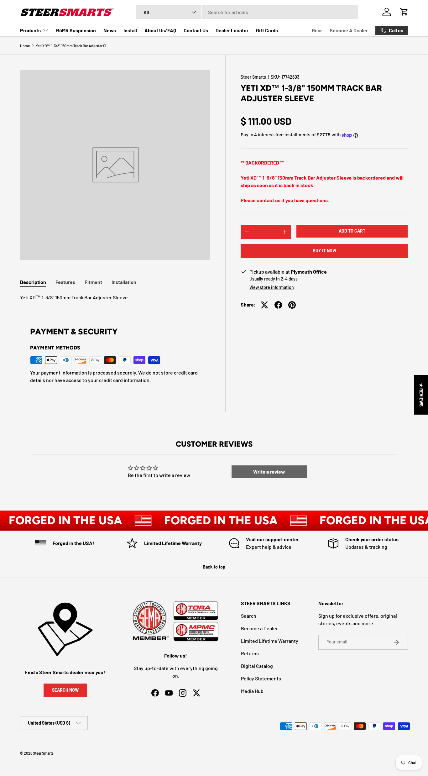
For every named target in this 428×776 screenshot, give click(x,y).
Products (30, 30)
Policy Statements (261, 678)
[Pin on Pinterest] (292, 305)
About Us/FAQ (160, 30)
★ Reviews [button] (421, 394)
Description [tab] (33, 282)
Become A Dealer (349, 30)
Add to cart (352, 231)
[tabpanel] (115, 297)
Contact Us (196, 30)
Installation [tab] (124, 282)
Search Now (65, 690)
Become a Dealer (259, 628)
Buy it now (324, 251)
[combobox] (247, 12)
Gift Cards (267, 30)
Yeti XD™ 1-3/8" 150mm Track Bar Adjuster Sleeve (73, 46)
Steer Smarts (253, 77)
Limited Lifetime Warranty (269, 641)
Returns (250, 653)
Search (248, 616)
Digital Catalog (257, 666)
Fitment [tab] (93, 282)
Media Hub (252, 691)
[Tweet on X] (264, 305)
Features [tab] (65, 282)
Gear (317, 30)
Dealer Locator (232, 30)
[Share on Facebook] (278, 305)
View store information (271, 287)
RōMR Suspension (76, 30)
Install (130, 30)
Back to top (214, 566)
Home (25, 46)
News (109, 30)
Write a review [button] (269, 472)
